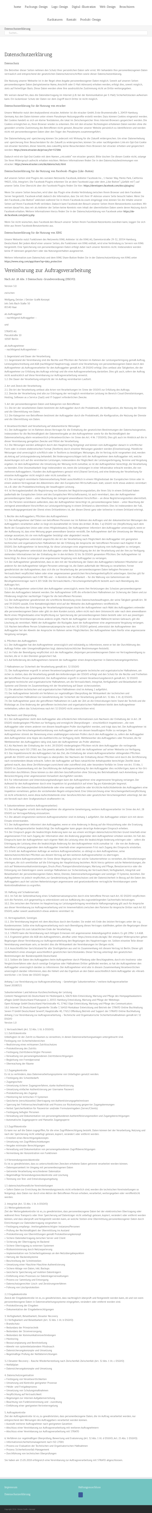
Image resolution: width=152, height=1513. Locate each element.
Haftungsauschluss (89, 1487)
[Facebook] (80, 1494)
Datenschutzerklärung (17, 1494)
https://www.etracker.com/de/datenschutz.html (40, 164)
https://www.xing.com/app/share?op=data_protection (33, 261)
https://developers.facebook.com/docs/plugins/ (109, 185)
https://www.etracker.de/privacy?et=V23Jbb (37, 149)
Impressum (10, 1487)
